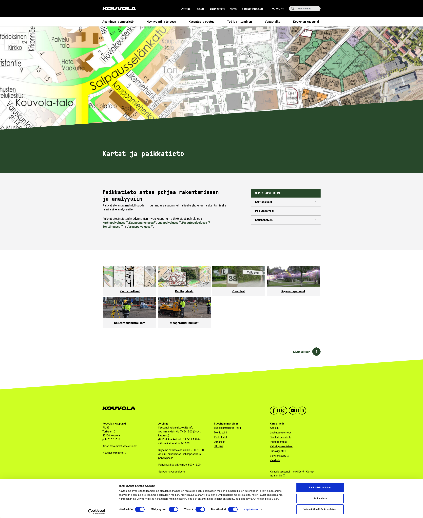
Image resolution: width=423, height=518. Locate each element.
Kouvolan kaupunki (306, 21)
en (277, 8)
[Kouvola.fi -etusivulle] (120, 408)
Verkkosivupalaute (252, 8)
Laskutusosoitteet (280, 432)
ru (282, 8)
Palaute (200, 8)
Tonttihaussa (111, 226)
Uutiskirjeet (276, 451)
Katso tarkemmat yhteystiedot (119, 446)
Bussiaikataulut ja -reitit (227, 427)
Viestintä (275, 460)
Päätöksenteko (278, 441)
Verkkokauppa (278, 455)
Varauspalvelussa (139, 226)
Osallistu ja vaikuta (280, 437)
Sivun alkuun (301, 352)
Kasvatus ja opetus (201, 21)
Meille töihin (221, 432)
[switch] (173, 509)
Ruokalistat (220, 437)
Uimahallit (219, 441)
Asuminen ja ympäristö (118, 21)
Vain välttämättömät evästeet (320, 509)
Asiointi (185, 8)
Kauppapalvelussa (141, 222)
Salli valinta (320, 498)
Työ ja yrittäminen (239, 21)
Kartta (233, 8)
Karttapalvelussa (113, 222)
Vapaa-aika (272, 21)
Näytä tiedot (251, 509)
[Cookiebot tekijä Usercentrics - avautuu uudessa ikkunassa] (96, 511)
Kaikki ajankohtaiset (281, 446)
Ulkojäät (218, 446)
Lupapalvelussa (167, 222)
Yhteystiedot (217, 8)
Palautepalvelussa (194, 222)
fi (273, 8)
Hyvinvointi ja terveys (161, 21)
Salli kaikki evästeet (320, 487)
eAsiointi (275, 427)
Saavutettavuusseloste (171, 471)
